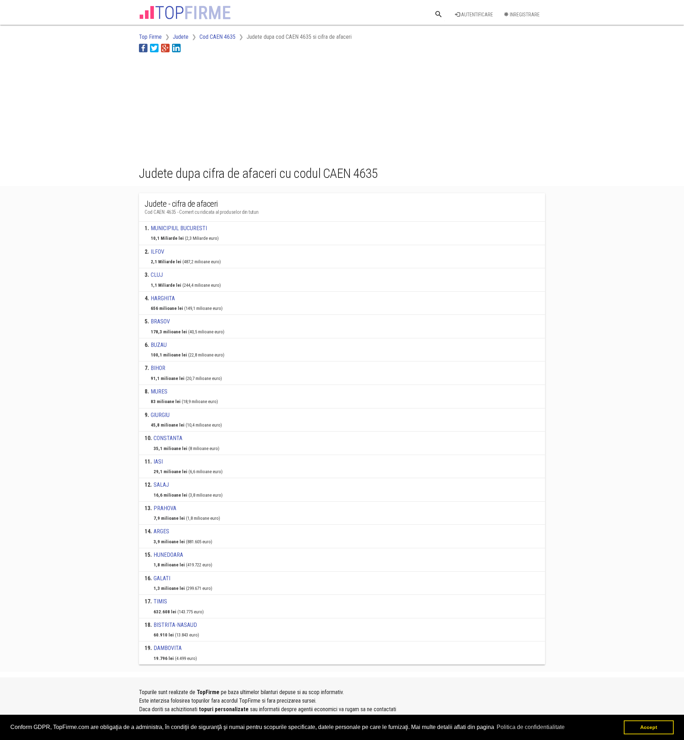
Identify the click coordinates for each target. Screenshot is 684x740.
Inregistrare (524, 14)
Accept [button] (648, 727)
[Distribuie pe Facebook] (143, 47)
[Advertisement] (268, 108)
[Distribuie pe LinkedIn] (176, 47)
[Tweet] (154, 47)
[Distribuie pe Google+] (165, 47)
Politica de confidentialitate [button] (531, 727)
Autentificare (476, 14)
